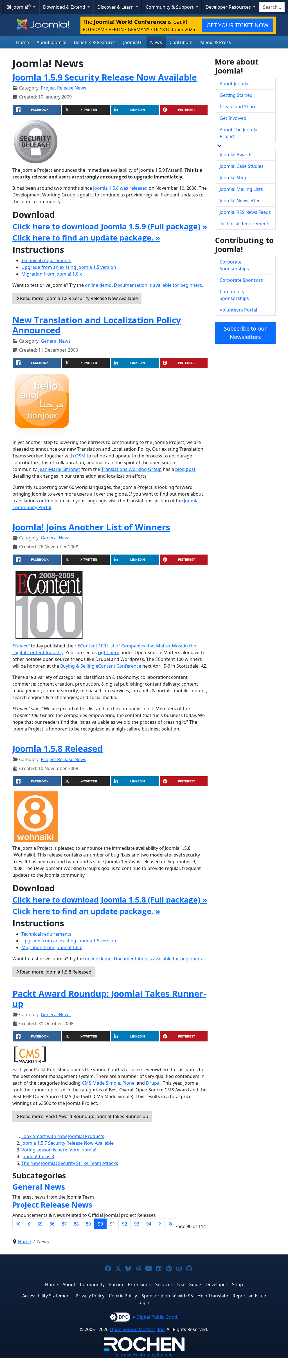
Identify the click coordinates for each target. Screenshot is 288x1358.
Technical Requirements (245, 224)
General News (56, 341)
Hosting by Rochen (144, 1355)
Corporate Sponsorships (234, 265)
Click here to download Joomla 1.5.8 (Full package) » (109, 899)
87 (64, 1224)
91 (112, 1224)
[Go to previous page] (29, 1224)
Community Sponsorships (234, 294)
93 (136, 1224)
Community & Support (170, 7)
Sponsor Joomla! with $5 (167, 1296)
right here (108, 652)
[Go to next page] (160, 1224)
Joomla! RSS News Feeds (245, 212)
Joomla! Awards (236, 155)
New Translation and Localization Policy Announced (96, 325)
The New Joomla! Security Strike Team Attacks (69, 1163)
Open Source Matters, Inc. (137, 1329)
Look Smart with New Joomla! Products (62, 1136)
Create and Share (238, 107)
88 (76, 1224)
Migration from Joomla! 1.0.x (51, 274)
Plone (128, 1083)
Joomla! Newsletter (240, 201)
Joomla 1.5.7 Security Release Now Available (67, 1143)
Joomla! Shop (234, 178)
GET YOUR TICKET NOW (237, 25)
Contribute (181, 42)
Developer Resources (229, 7)
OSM (80, 456)
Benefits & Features (95, 42)
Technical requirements (46, 260)
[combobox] (272, 7)
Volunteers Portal (238, 310)
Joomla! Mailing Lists (241, 189)
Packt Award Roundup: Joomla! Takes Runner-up (109, 999)
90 (100, 1224)
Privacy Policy (90, 1296)
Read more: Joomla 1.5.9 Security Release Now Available (78, 298)
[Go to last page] (170, 1224)
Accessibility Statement (46, 1296)
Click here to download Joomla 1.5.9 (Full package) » (109, 226)
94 (148, 1224)
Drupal (153, 1083)
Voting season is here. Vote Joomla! (58, 1150)
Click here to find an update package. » (86, 237)
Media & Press (215, 42)
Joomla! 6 (133, 42)
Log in (144, 1302)
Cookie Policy (123, 1296)
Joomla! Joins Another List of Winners (91, 527)
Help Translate (212, 1296)
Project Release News (63, 88)
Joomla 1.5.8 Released (57, 748)
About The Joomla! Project (239, 133)
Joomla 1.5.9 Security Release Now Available (104, 77)
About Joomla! (51, 42)
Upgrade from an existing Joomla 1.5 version (68, 267)
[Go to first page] (18, 1224)
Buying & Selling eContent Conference (100, 666)
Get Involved (233, 118)
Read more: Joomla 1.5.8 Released (55, 972)
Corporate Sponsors (241, 280)
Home (22, 42)
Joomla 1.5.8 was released (120, 188)
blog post (185, 469)
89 (88, 1224)
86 (52, 1224)
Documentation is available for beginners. (158, 285)
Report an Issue (249, 1296)
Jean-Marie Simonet (59, 469)
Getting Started (236, 95)
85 (39, 1224)
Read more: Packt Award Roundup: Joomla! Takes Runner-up (83, 1116)
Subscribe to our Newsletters (245, 333)
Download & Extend (64, 7)
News (156, 42)
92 (124, 1224)
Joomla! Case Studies (242, 166)
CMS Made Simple (101, 1083)
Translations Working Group (131, 469)
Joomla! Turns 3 (37, 1156)
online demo (98, 285)
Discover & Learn (116, 7)
